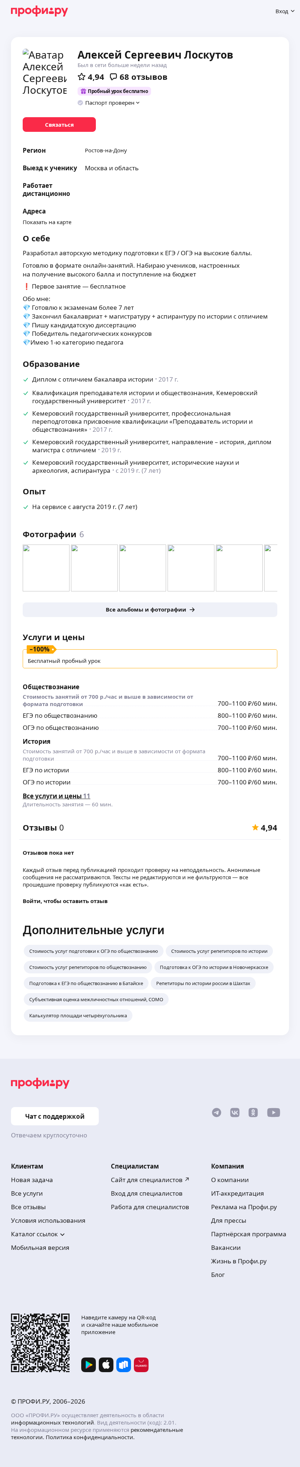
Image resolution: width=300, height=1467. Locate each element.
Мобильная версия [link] (40, 1247)
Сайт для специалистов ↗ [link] (150, 1180)
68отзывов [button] (144, 76)
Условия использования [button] (48, 1220)
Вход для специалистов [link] (147, 1193)
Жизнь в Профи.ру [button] (239, 1261)
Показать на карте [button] (47, 222)
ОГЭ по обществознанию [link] (61, 727)
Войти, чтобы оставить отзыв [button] (65, 901)
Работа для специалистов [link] (150, 1207)
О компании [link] (230, 1180)
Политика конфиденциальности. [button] (90, 1437)
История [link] (36, 741)
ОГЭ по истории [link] (47, 782)
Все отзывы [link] (28, 1207)
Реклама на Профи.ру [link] (244, 1207)
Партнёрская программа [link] (248, 1234)
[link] (59, 124)
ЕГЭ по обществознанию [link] (60, 715)
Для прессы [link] (228, 1220)
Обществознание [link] (51, 687)
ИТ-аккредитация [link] (237, 1193)
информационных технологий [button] (52, 1422)
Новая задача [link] (32, 1180)
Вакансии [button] (226, 1247)
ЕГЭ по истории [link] (46, 770)
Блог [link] (218, 1274)
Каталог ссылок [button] (34, 1234)
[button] (109, 102)
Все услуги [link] (27, 1193)
